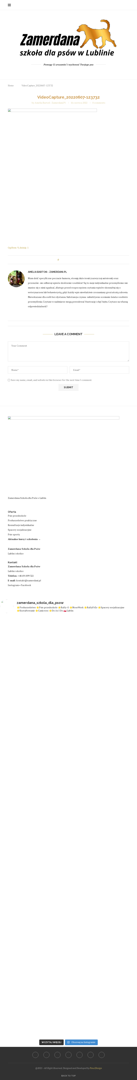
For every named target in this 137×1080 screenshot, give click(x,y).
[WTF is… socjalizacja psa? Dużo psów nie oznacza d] (126, 808)
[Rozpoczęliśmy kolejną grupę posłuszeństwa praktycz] (103, 647)
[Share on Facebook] (64, 259)
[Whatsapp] (78, 71)
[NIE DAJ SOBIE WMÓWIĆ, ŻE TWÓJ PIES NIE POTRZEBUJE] (33, 819)
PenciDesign (96, 1068)
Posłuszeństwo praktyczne (22, 520)
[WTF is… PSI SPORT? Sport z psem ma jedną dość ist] (57, 825)
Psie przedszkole (17, 515)
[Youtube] (69, 71)
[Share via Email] (75, 259)
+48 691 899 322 (26, 575)
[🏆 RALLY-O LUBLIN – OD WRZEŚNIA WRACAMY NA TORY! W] (10, 822)
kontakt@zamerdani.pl (28, 580)
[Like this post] (60, 259)
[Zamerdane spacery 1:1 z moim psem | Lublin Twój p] (80, 827)
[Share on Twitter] (68, 259)
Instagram (13, 585)
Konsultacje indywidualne (21, 525)
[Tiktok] (82, 71)
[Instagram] (64, 71)
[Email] (73, 71)
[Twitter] (59, 71)
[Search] (127, 5)
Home (11, 85)
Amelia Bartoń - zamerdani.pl (50, 102)
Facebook (26, 585)
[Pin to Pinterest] (72, 259)
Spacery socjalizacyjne (19, 529)
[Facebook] (55, 71)
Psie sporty (14, 534)
